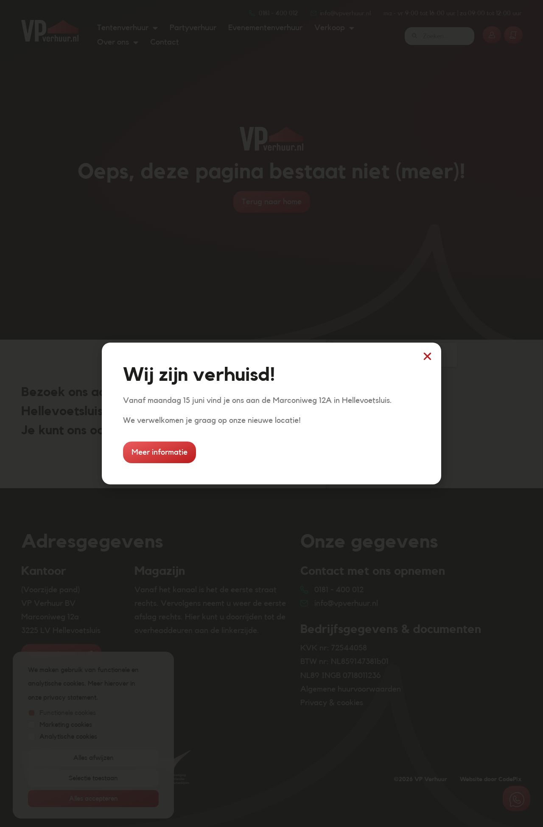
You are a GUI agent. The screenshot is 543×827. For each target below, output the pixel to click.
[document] (271, 413)
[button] (427, 356)
